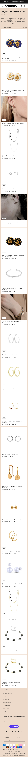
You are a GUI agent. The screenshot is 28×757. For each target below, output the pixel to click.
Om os (4, 696)
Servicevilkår (22, 753)
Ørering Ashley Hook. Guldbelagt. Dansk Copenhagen (13, 551)
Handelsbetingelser (7, 705)
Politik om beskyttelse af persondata (11, 753)
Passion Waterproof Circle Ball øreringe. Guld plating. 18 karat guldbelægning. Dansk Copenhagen (14, 223)
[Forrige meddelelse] (2, 1)
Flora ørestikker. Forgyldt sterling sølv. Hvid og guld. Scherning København (13, 91)
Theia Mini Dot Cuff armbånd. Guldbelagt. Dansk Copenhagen (12, 322)
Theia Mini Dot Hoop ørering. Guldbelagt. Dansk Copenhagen (12, 389)
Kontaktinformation (23, 755)
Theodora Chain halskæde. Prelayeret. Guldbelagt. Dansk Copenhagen (13, 617)
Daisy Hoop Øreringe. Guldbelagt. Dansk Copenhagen (13, 123)
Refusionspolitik (17, 751)
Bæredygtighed (6, 699)
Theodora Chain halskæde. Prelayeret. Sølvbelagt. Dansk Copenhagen (13, 156)
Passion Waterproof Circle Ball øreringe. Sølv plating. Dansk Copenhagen (13, 189)
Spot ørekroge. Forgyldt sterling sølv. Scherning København (12, 487)
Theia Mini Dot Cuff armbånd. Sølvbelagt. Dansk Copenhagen (12, 289)
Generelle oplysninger (8, 693)
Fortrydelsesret (6, 708)
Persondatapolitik (7, 702)
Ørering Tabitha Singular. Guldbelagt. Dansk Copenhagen (13, 519)
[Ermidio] (7, 19)
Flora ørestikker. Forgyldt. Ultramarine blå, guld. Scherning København (12, 58)
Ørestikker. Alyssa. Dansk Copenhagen (10, 454)
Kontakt (4, 711)
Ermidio (10, 19)
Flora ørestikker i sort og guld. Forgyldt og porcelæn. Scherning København (13, 256)
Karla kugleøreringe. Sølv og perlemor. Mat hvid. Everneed (12, 584)
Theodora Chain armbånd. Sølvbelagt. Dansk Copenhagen (14, 650)
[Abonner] (23, 721)
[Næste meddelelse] (25, 1)
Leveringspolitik (6, 755)
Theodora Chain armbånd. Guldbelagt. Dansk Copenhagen (11, 683)
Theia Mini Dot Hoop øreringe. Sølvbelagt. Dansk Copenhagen (12, 355)
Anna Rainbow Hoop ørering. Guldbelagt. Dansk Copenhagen (12, 422)
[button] (2, 5)
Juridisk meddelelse (14, 755)
